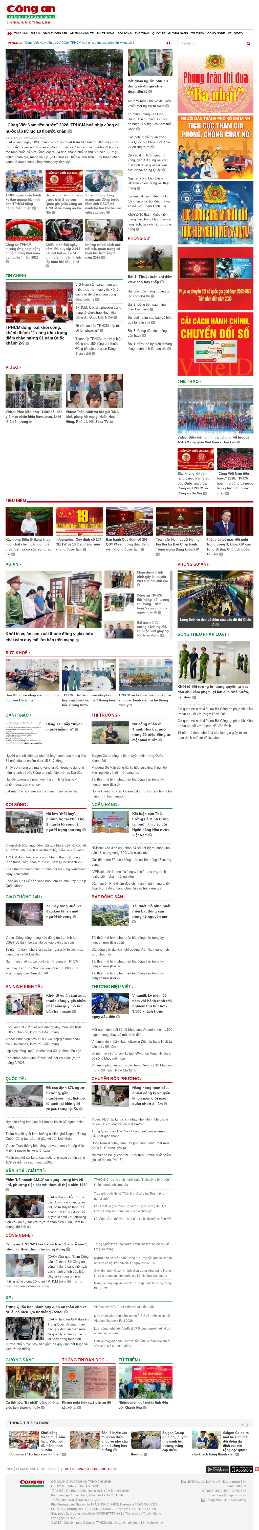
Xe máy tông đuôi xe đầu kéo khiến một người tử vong (64, 911)
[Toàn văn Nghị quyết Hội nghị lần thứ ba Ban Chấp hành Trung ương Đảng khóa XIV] (179, 522)
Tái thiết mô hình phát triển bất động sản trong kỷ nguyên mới (151, 911)
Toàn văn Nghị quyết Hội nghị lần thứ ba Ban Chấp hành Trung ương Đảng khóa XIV (179, 544)
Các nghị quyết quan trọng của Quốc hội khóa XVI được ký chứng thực (149, 142)
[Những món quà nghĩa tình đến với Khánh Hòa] (145, 1383)
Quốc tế (158, 33)
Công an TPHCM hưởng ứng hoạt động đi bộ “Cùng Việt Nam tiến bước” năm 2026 (23, 251)
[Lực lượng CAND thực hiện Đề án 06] (215, 278)
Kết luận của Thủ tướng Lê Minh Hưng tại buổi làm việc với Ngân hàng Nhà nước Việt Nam (150, 824)
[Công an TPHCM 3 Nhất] (215, 81)
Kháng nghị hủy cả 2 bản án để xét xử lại (86, 1405)
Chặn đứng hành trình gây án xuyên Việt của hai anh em (152, 576)
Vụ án (35, 33)
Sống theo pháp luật (203, 634)
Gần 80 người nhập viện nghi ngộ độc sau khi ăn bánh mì (32, 697)
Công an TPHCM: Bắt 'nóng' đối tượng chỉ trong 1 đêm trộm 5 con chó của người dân (153, 603)
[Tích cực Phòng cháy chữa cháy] (215, 147)
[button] (166, 42)
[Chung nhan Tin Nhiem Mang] (223, 1500)
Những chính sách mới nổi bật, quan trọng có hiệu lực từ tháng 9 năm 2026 (103, 251)
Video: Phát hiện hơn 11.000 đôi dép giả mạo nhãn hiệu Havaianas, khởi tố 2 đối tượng (34, 417)
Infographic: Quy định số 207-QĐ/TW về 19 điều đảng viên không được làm (79, 544)
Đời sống (125, 33)
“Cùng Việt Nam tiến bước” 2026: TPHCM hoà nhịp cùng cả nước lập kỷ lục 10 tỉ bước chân (235, 483)
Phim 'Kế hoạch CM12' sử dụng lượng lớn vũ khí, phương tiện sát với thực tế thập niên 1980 (47, 1182)
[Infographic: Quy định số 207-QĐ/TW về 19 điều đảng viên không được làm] (79, 522)
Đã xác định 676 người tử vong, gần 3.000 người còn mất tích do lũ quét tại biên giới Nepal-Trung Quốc (65, 1098)
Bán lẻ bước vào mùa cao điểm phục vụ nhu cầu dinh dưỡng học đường (114, 1441)
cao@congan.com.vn (231, 1495)
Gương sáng (178, 33)
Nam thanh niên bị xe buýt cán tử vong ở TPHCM (42, 961)
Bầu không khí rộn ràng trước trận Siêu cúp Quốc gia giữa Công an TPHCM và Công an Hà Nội (64, 203)
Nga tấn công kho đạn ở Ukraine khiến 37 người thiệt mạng (148, 183)
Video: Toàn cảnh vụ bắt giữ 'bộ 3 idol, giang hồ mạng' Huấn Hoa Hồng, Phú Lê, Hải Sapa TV (92, 417)
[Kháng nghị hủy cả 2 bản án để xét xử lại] (89, 1383)
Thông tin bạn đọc (83, 1360)
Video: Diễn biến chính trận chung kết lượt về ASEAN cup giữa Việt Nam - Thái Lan (213, 440)
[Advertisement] (162, 15)
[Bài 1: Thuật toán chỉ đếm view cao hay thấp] (150, 258)
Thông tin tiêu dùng (29, 1423)
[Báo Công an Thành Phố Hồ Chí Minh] (9, 32)
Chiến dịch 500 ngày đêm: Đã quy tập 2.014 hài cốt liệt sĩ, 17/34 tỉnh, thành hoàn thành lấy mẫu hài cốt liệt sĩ (63, 253)
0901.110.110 (109, 1469)
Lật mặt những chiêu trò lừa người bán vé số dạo (42, 791)
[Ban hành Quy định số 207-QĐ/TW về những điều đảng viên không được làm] (129, 522)
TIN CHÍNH (13, 137)
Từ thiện (197, 33)
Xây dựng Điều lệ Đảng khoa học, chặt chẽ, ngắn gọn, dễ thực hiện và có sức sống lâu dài (28, 547)
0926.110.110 (87, 1469)
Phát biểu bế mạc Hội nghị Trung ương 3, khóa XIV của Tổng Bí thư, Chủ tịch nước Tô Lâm (228, 547)
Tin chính (21, 33)
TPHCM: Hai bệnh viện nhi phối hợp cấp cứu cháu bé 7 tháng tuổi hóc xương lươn (88, 700)
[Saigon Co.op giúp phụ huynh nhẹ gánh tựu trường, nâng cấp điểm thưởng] (146, 1440)
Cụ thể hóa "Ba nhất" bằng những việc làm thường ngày (32, 1405)
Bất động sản (108, 897)
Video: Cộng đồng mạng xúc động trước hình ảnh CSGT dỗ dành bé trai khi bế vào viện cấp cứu (103, 203)
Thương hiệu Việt (112, 987)
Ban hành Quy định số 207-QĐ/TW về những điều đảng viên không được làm (127, 544)
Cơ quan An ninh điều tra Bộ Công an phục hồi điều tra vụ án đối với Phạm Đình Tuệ (149, 201)
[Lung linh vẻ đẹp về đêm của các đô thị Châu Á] (215, 593)
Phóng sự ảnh (194, 564)
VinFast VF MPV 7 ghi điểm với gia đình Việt (124, 1307)
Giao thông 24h (55, 33)
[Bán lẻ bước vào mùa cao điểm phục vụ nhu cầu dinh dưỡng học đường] (85, 1440)
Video (238, 33)
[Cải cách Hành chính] (215, 344)
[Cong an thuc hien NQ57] (215, 212)
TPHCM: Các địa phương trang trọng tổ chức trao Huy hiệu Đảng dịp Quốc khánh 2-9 (98, 312)
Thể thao (142, 33)
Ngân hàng (105, 805)
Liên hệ (54, 1469)
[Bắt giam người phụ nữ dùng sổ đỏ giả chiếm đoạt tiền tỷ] (150, 62)
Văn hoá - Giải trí (25, 1171)
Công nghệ (216, 33)
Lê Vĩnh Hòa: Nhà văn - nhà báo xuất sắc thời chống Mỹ (132, 1219)
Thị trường (106, 33)
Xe (229, 33)
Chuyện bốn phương (116, 1079)
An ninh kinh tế (82, 33)
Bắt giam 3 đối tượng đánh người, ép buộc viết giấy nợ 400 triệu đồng (153, 629)
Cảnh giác (18, 715)
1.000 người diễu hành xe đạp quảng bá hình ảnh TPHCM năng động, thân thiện (23, 201)
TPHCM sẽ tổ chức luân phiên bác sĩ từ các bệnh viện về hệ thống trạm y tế (145, 700)
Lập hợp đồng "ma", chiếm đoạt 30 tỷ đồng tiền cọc (43, 1051)
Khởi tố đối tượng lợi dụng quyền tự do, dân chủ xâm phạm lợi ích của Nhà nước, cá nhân (213, 691)
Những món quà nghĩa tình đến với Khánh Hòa (143, 1405)
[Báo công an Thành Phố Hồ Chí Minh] (31, 11)
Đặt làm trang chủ (27, 1469)
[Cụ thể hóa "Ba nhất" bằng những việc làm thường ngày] (32, 1383)
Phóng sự (139, 238)
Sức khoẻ (17, 653)
